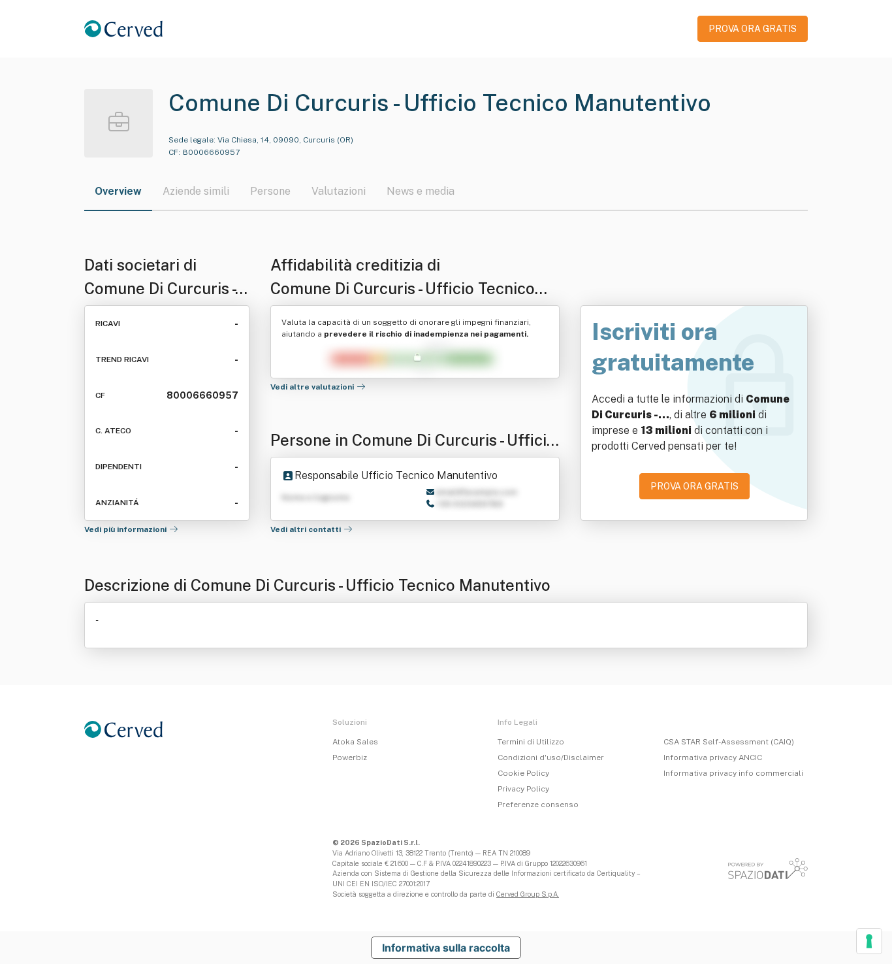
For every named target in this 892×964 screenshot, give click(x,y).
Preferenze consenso (538, 804)
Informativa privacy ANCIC (712, 757)
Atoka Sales (355, 741)
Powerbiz (349, 757)
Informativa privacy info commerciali (733, 773)
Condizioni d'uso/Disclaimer (551, 757)
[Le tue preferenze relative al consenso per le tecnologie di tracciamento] (869, 941)
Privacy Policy (523, 788)
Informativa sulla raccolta (446, 947)
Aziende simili (196, 191)
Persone (270, 191)
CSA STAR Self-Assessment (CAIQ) (728, 741)
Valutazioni (338, 191)
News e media (420, 191)
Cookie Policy (523, 773)
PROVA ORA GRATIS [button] (753, 29)
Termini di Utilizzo (531, 741)
